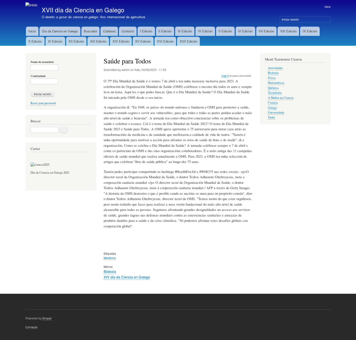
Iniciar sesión (290, 19)
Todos (271, 117)
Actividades (275, 68)
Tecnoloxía (275, 93)
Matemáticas (276, 83)
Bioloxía (110, 271)
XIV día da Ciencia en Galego (127, 276)
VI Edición (245, 31)
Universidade (276, 112)
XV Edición (143, 41)
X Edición (35, 41)
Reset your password (43, 103)
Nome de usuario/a (42, 62)
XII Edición (76, 41)
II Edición (165, 31)
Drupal (47, 318)
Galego (272, 108)
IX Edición (310, 31)
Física (272, 78)
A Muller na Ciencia (281, 98)
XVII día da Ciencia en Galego (83, 9)
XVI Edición (165, 41)
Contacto (128, 31)
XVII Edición (188, 41)
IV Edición (205, 31)
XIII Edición (98, 41)
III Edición (185, 31)
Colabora (109, 31)
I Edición (146, 31)
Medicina (110, 258)
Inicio (328, 6)
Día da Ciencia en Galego (60, 31)
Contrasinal (38, 76)
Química (273, 88)
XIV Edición (121, 41)
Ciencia (273, 102)
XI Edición (55, 41)
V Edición (225, 31)
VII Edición (266, 31)
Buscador (90, 31)
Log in (225, 75)
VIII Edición (288, 31)
